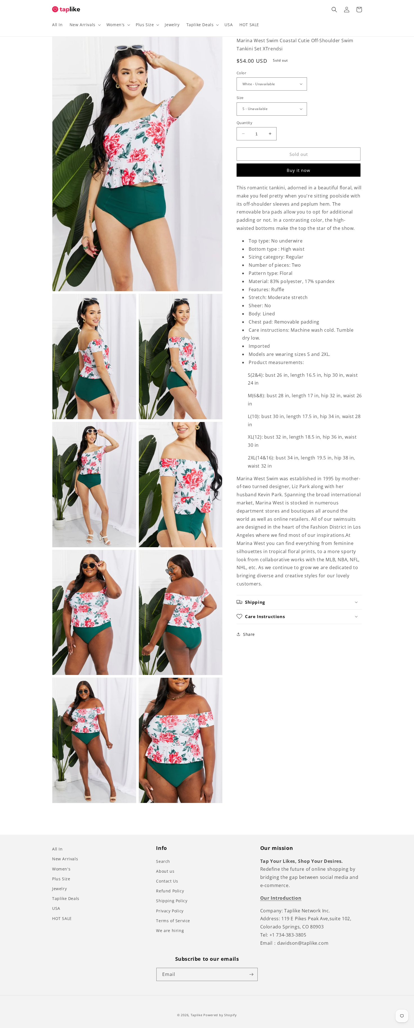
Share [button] (249, 634)
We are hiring (170, 930)
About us (165, 871)
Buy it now (298, 170)
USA (56, 908)
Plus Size (61, 878)
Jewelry (59, 888)
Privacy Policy (169, 910)
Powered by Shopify (220, 1015)
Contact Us (167, 881)
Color (241, 72)
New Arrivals (65, 858)
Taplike (196, 1015)
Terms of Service (173, 920)
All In (57, 849)
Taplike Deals (65, 898)
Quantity (244, 122)
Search (163, 861)
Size (240, 97)
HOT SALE (62, 918)
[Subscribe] (251, 974)
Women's (61, 869)
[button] (84, 25)
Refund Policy (170, 891)
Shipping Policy (171, 900)
